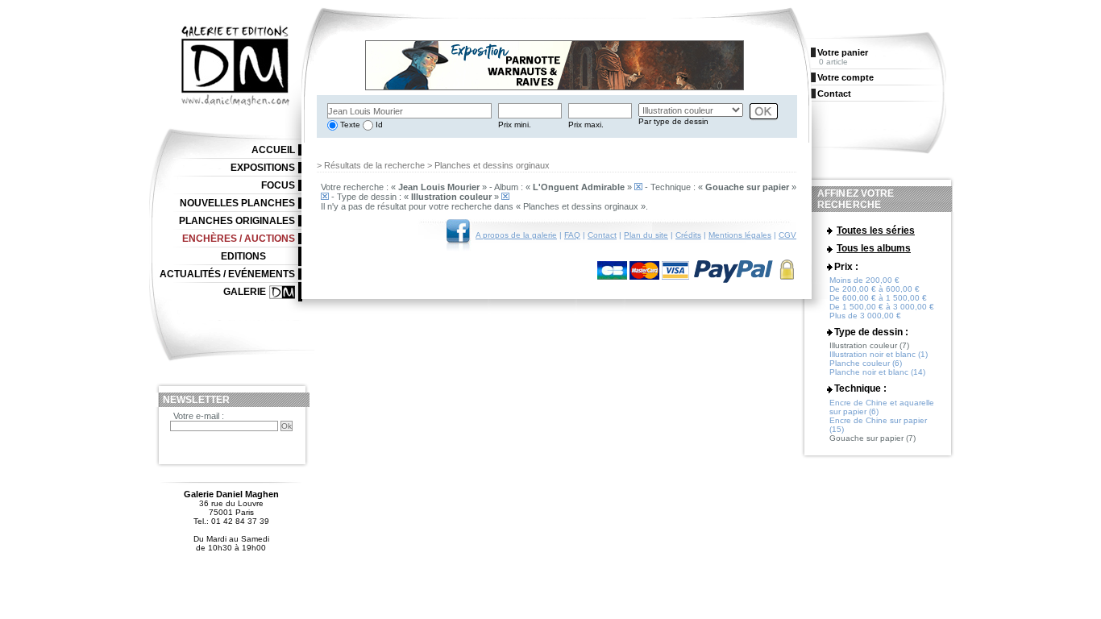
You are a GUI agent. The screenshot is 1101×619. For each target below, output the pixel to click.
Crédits (688, 235)
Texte (349, 124)
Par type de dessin (673, 121)
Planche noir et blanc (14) (877, 372)
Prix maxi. (586, 124)
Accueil (273, 150)
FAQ (572, 235)
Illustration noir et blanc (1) (878, 354)
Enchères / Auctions (238, 238)
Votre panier (842, 52)
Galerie (244, 291)
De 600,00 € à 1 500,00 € (878, 297)
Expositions (263, 167)
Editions (243, 256)
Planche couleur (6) (865, 363)
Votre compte (845, 77)
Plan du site (646, 235)
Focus (278, 185)
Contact (602, 235)
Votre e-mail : (198, 416)
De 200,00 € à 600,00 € (874, 289)
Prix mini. (514, 124)
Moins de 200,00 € (864, 280)
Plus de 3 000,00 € (865, 315)
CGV (787, 235)
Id (378, 124)
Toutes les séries (876, 230)
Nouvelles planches (237, 203)
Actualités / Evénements (227, 274)
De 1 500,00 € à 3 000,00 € (881, 306)
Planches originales (237, 220)
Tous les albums (874, 248)
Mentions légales (739, 235)
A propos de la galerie (516, 235)
